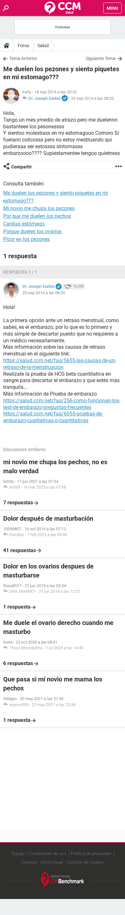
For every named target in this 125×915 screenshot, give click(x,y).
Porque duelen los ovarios (32, 231)
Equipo (18, 853)
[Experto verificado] (65, 98)
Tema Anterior (23, 58)
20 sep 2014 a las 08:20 (92, 98)
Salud (43, 45)
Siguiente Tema (101, 58)
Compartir (21, 166)
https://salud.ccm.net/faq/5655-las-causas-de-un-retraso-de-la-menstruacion (59, 363)
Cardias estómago (24, 224)
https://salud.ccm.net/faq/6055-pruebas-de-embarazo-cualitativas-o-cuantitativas (53, 417)
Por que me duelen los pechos (37, 216)
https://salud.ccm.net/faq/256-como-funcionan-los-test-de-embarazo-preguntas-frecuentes (61, 404)
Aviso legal (53, 862)
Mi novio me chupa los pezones (39, 208)
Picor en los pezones (26, 239)
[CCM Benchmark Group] (63, 880)
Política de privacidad (91, 853)
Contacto (29, 862)
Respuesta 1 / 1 (20, 272)
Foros (23, 45)
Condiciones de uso (47, 853)
